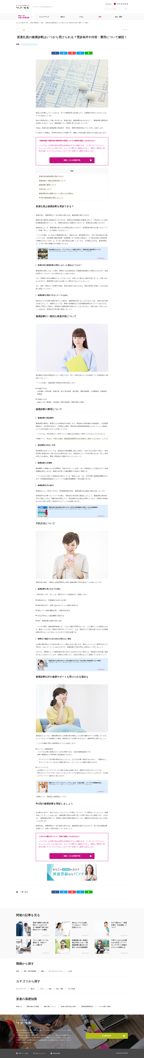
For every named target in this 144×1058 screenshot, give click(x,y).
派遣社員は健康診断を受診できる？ (51, 176)
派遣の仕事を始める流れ (68, 1006)
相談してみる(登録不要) (72, 160)
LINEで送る (89, 53)
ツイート (64, 53)
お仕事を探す (106, 1036)
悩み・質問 (118, 17)
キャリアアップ (44, 17)
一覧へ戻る (24, 892)
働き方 (63, 17)
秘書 (42, 971)
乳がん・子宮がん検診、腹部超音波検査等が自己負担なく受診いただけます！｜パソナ (77, 438)
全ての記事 (71, 989)
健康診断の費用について (47, 185)
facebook (55, 53)
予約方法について (45, 189)
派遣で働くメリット (50, 1006)
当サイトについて (40, 1053)
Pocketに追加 (72, 53)
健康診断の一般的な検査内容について (52, 180)
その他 (70, 971)
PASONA (125, 1053)
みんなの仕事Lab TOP (22, 22)
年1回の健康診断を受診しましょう (51, 198)
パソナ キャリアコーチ (29, 44)
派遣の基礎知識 (34, 22)
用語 (100, 17)
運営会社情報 (56, 1053)
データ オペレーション (56, 971)
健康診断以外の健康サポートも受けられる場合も (56, 193)
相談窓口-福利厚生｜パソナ (56, 796)
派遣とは (19, 1006)
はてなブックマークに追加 (80, 53)
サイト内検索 (126, 9)
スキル (81, 17)
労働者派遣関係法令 (87, 1006)
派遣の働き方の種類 (33, 1006)
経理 (17, 971)
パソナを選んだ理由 (104, 1006)
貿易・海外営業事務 (30, 971)
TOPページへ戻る (23, 1053)
